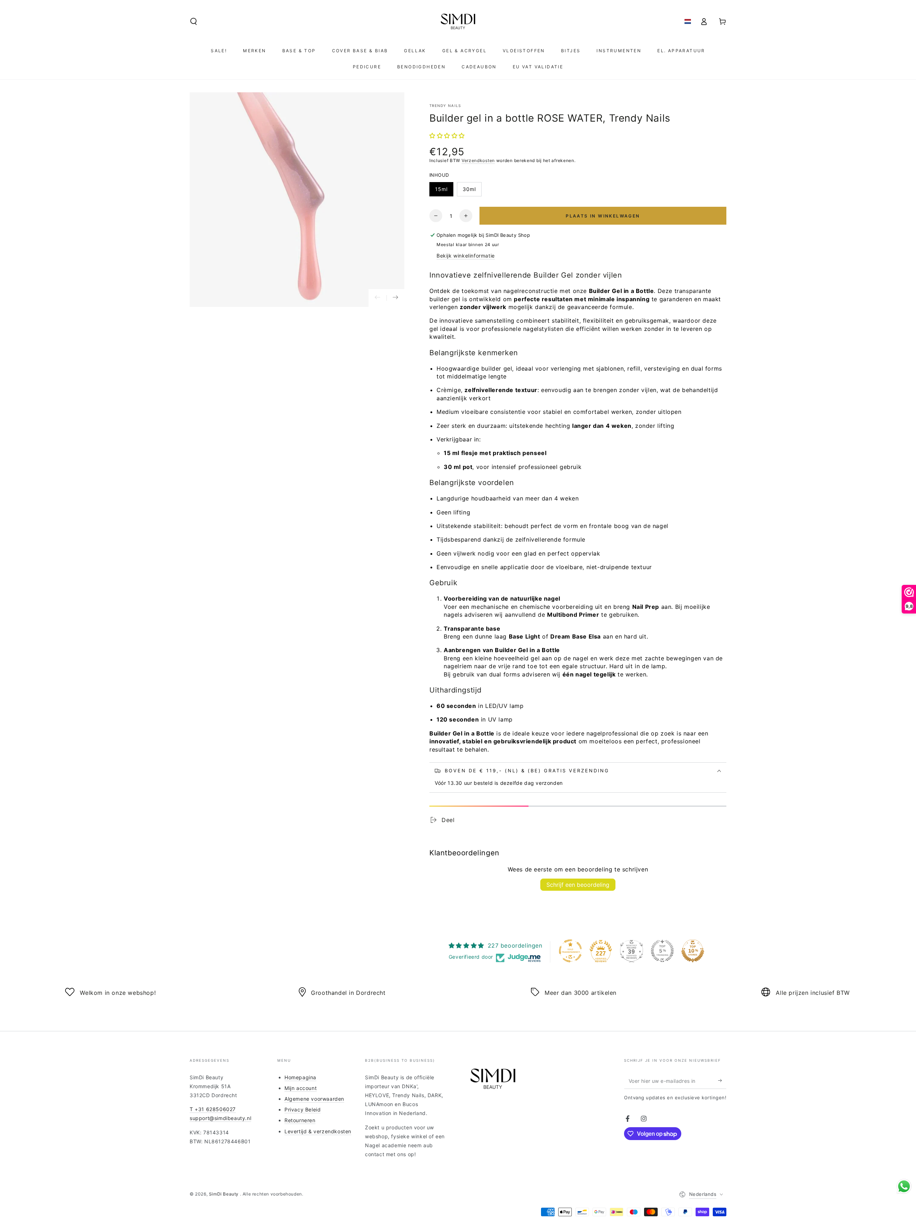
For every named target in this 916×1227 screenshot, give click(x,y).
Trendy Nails (445, 105)
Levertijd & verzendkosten (317, 1131)
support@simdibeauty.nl (220, 1118)
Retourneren (300, 1120)
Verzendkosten (478, 160)
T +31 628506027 (213, 1109)
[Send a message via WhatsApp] (904, 1186)
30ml (469, 189)
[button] (193, 21)
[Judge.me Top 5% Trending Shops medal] (662, 950)
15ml (441, 189)
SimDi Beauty (224, 1194)
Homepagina (300, 1077)
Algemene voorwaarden (314, 1099)
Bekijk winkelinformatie (466, 256)
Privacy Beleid (302, 1109)
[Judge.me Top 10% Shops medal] (692, 950)
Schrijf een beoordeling (577, 884)
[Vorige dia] (377, 298)
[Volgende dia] (395, 298)
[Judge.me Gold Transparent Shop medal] (570, 950)
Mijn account (300, 1088)
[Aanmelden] (722, 1081)
